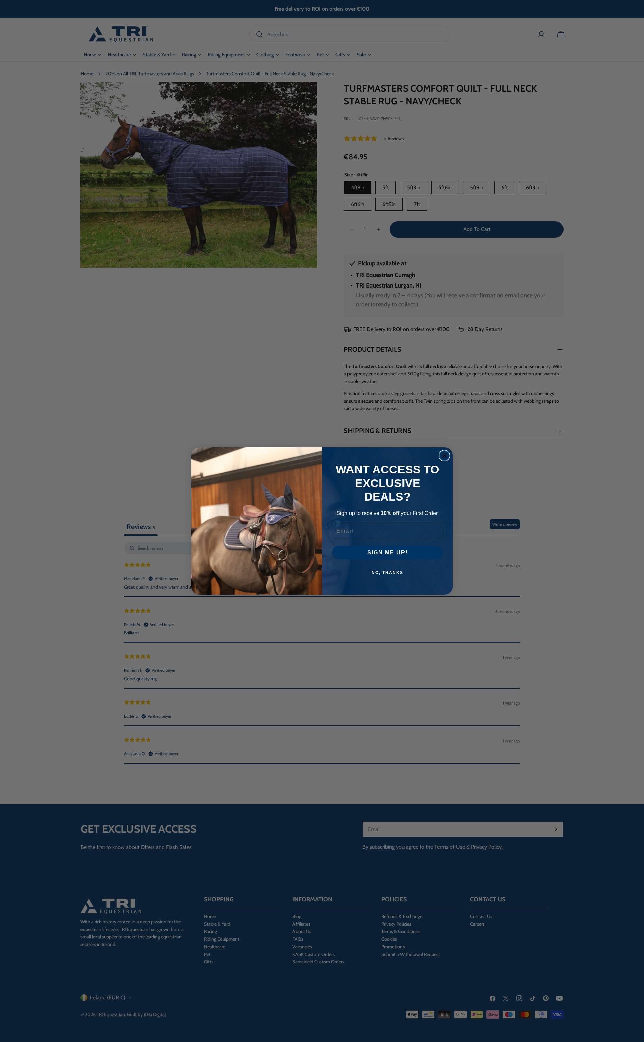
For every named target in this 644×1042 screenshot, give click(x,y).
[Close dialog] (444, 456)
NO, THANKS (388, 572)
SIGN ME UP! (387, 552)
